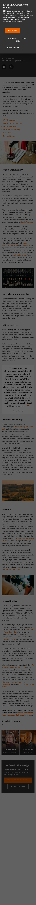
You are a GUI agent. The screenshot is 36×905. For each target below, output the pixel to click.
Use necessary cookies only (18, 40)
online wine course (19, 255)
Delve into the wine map (11, 130)
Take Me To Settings (12, 47)
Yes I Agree (12, 30)
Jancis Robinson (27, 222)
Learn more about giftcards (18, 780)
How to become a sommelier (13, 123)
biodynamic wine (12, 245)
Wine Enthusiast (9, 639)
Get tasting (7, 133)
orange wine (25, 245)
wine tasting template (12, 569)
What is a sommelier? (10, 120)
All (3, 724)
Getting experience (9, 126)
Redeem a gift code (18, 786)
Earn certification (9, 136)
